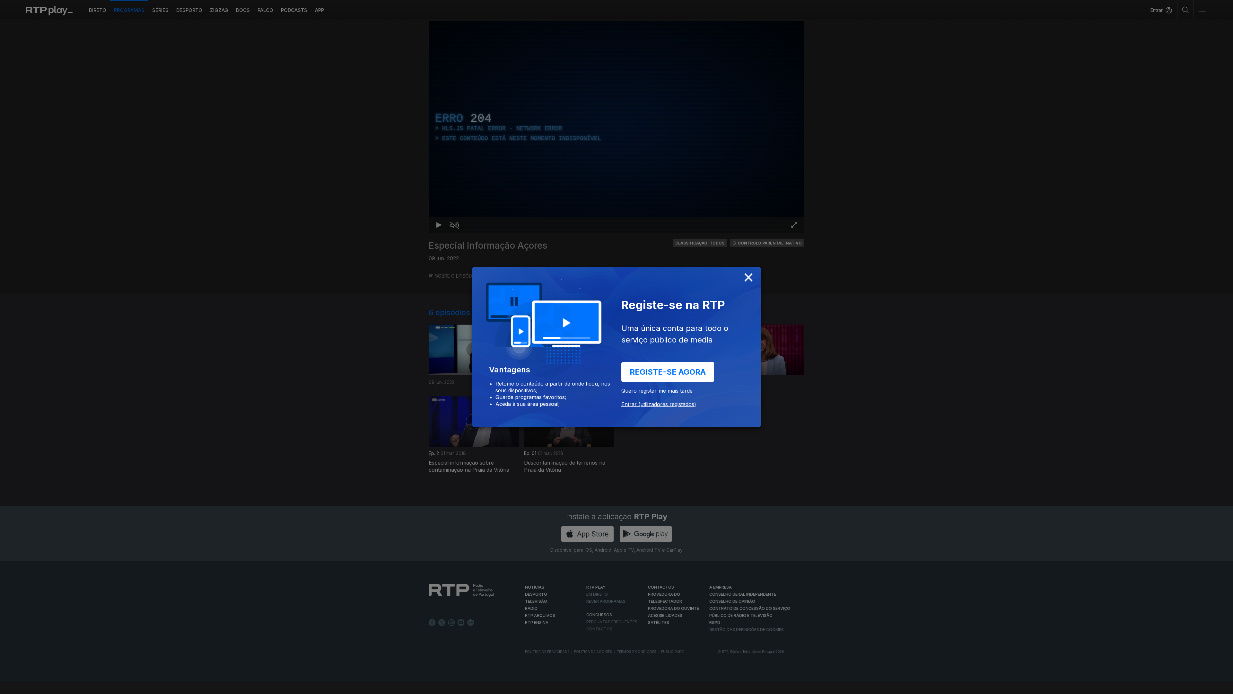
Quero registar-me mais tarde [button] (657, 390)
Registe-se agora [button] (668, 372)
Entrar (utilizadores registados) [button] (658, 404)
